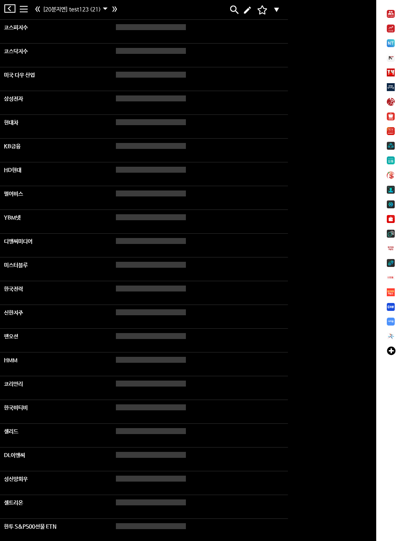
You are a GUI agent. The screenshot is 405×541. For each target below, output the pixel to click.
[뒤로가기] (12, 8)
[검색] (233, 10)
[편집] (247, 10)
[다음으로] (116, 10)
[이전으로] (39, 10)
